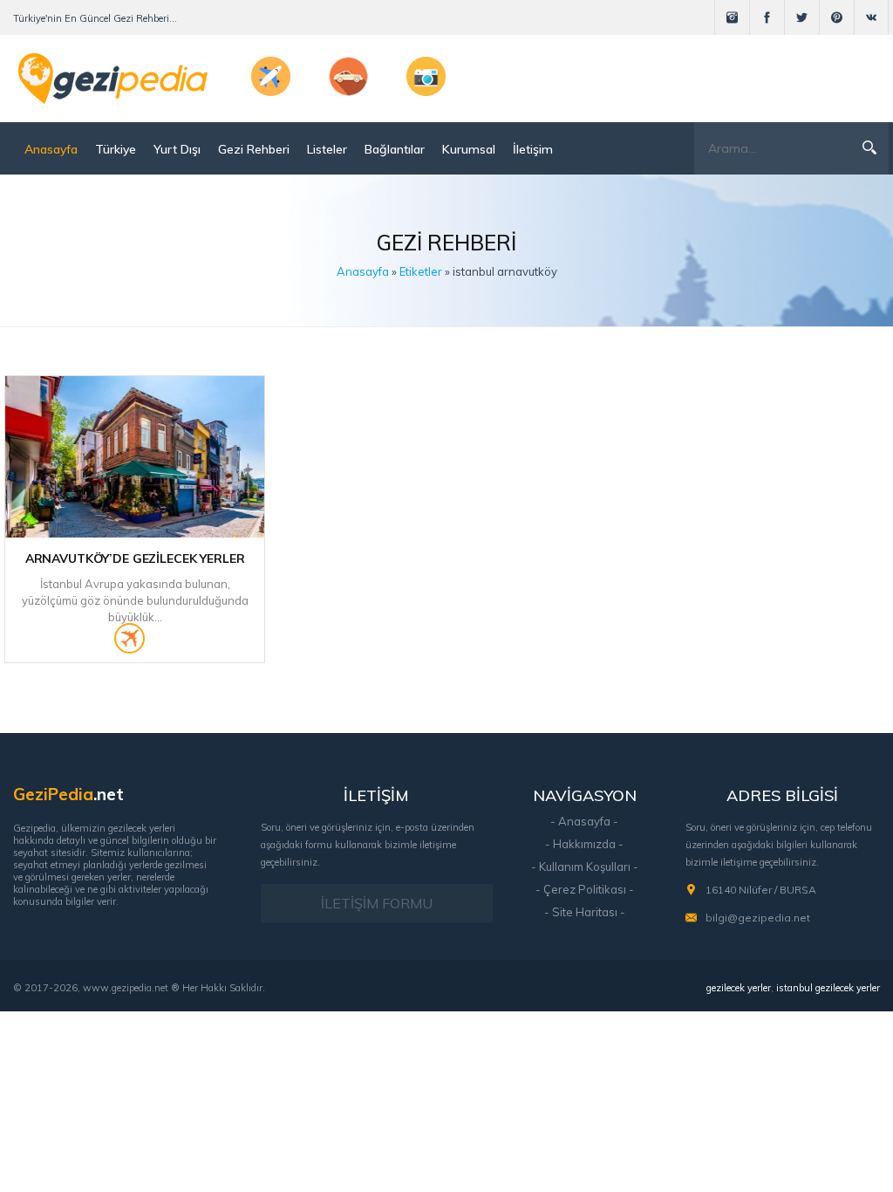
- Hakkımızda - (584, 844)
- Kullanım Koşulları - (584, 866)
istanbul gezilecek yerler (828, 988)
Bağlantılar (395, 149)
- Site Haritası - (584, 912)
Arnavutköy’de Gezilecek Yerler (135, 558)
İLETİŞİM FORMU (377, 903)
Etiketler (420, 271)
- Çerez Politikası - (584, 889)
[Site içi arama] (869, 147)
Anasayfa (51, 149)
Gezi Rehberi (254, 149)
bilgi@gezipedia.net (758, 917)
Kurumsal (468, 149)
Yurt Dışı (177, 149)
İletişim (533, 149)
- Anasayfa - (584, 821)
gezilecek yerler (738, 988)
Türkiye (115, 149)
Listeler (327, 149)
